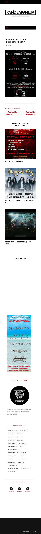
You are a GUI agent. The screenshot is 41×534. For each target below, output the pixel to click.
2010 (11, 108)
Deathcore (11, 437)
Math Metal (23, 446)
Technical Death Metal (14, 468)
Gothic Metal (19, 440)
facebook (11, 491)
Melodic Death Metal (13, 452)
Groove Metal (11, 443)
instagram (28, 491)
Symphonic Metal (12, 465)
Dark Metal (11, 433)
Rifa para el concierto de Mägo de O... (19, 202)
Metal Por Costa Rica (14, 161)
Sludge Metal (11, 462)
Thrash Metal (26, 468)
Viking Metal (11, 471)
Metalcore (24, 452)
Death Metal (20, 433)
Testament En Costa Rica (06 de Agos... (18, 243)
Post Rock (20, 455)
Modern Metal (12, 455)
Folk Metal (11, 440)
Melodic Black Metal (13, 449)
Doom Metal (19, 437)
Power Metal (11, 459)
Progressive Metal (22, 459)
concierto (17, 108)
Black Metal (23, 430)
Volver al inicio (29, 531)
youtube (19, 491)
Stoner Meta (21, 462)
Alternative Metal (13, 430)
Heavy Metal (21, 443)
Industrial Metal (12, 446)
